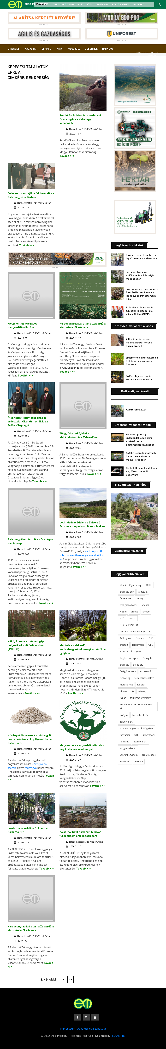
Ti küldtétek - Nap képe (130, 484)
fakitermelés (126, 598)
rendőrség (125, 677)
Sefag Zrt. (138, 664)
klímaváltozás (127, 691)
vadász (145, 604)
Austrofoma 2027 (136, 409)
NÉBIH (123, 611)
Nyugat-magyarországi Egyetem (137, 728)
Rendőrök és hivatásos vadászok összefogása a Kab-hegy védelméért (80, 119)
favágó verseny (128, 671)
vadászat (143, 591)
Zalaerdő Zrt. (126, 721)
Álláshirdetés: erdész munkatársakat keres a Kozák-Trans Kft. (139, 343)
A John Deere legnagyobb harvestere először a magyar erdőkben (141, 456)
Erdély (140, 598)
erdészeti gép (127, 591)
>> (70, 979)
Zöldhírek (91, 49)
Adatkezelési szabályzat (91, 1028)
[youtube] (21, 11)
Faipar (59, 49)
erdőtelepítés (149, 754)
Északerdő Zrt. (147, 671)
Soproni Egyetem (129, 754)
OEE (150, 644)
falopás (140, 638)
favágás (124, 715)
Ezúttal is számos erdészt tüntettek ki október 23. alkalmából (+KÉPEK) (140, 311)
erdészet (124, 664)
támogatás (148, 658)
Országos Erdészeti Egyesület (135, 631)
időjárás (141, 684)
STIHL (149, 585)
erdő (122, 618)
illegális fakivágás (129, 658)
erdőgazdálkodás (128, 604)
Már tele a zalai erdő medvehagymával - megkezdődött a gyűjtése (82, 649)
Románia (124, 741)
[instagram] (16, 11)
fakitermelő (138, 644)
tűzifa (151, 638)
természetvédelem (144, 677)
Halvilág (107, 49)
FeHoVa (139, 761)
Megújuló (74, 49)
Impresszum (67, 1028)
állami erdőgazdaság (130, 585)
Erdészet (13, 49)
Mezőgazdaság (19, 61)
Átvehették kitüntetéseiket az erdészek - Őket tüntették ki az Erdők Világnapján (28, 421)
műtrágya (31, 768)
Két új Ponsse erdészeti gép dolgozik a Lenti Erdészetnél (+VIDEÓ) (26, 645)
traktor (132, 618)
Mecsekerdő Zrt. (140, 715)
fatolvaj (142, 691)
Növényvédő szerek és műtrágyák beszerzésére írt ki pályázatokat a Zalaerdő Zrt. (30, 739)
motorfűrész (126, 684)
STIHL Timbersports (144, 734)
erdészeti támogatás (130, 651)
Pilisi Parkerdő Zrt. (129, 624)
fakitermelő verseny (140, 697)
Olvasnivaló (40, 61)
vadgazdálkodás (128, 748)
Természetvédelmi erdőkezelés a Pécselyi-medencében (140, 275)
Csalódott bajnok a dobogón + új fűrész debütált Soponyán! (142, 471)
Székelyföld (125, 638)
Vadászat (31, 49)
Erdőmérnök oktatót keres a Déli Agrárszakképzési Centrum (142, 361)
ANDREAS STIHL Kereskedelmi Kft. (136, 706)
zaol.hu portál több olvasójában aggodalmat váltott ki (82, 555)
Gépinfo (46, 49)
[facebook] (13, 11)
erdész (134, 611)
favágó (146, 611)
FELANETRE (118, 1036)
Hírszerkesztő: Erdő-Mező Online (86, 129)
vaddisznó (125, 761)
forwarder (125, 734)
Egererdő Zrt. (140, 741)
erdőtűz (124, 644)
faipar (123, 697)
